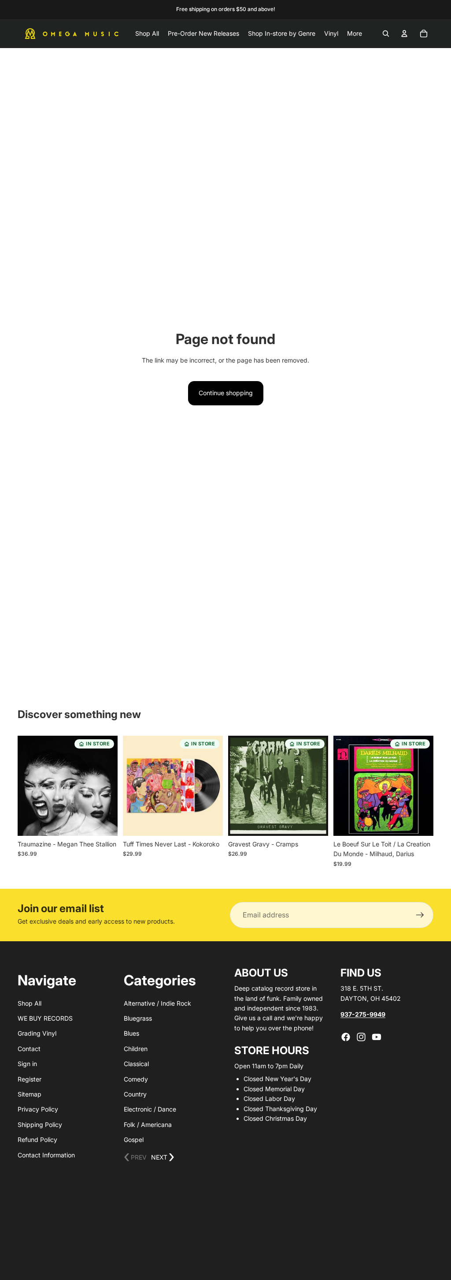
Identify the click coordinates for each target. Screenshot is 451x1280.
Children (136, 1048)
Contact (29, 1048)
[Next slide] (108, 786)
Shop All (29, 1003)
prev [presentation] (135, 1158)
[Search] (386, 33)
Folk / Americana (148, 1124)
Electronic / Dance (150, 1109)
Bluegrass (138, 1018)
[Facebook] (345, 1037)
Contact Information (46, 1155)
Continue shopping (226, 393)
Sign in (27, 1063)
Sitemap (29, 1094)
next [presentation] (162, 1158)
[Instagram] (361, 1037)
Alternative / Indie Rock (157, 1003)
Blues (131, 1033)
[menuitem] (354, 34)
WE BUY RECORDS (45, 1018)
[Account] (404, 33)
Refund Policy (37, 1139)
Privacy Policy (38, 1109)
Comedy (136, 1079)
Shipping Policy (40, 1124)
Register (29, 1079)
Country (135, 1094)
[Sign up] (420, 915)
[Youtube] (376, 1037)
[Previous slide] (27, 786)
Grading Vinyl (37, 1033)
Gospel (134, 1139)
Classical (136, 1063)
